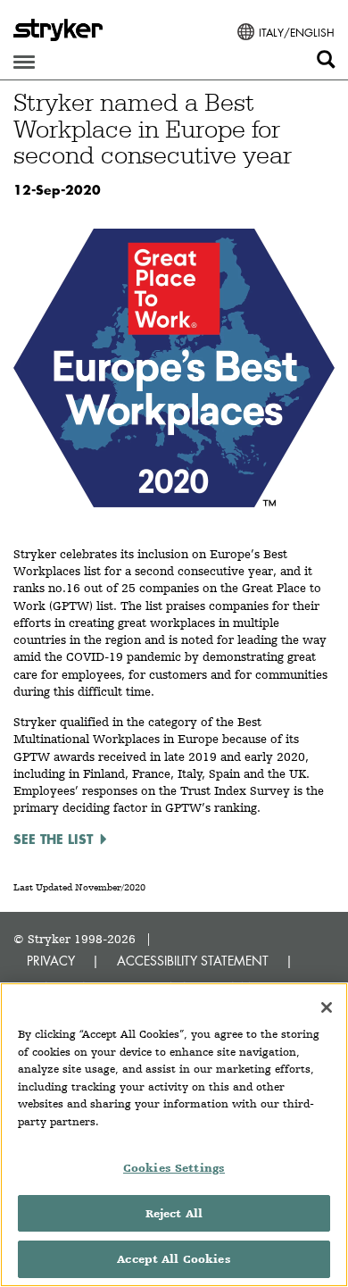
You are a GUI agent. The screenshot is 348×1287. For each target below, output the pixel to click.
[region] (174, 1134)
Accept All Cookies (173, 1259)
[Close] (326, 1007)
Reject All (174, 1213)
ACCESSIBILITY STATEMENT (193, 960)
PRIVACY (51, 960)
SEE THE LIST (53, 839)
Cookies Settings (174, 1167)
